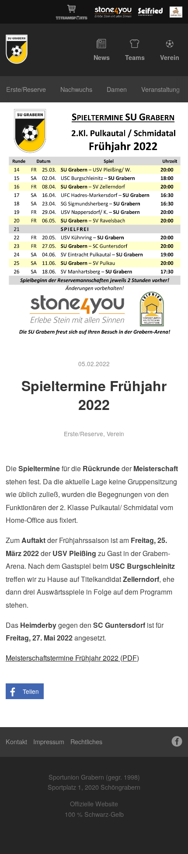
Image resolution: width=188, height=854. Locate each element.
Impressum (48, 741)
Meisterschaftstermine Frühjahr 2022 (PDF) (72, 658)
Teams (135, 57)
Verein (169, 57)
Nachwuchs (76, 89)
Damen (117, 89)
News (102, 57)
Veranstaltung (160, 89)
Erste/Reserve (26, 89)
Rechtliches (86, 741)
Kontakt (16, 741)
